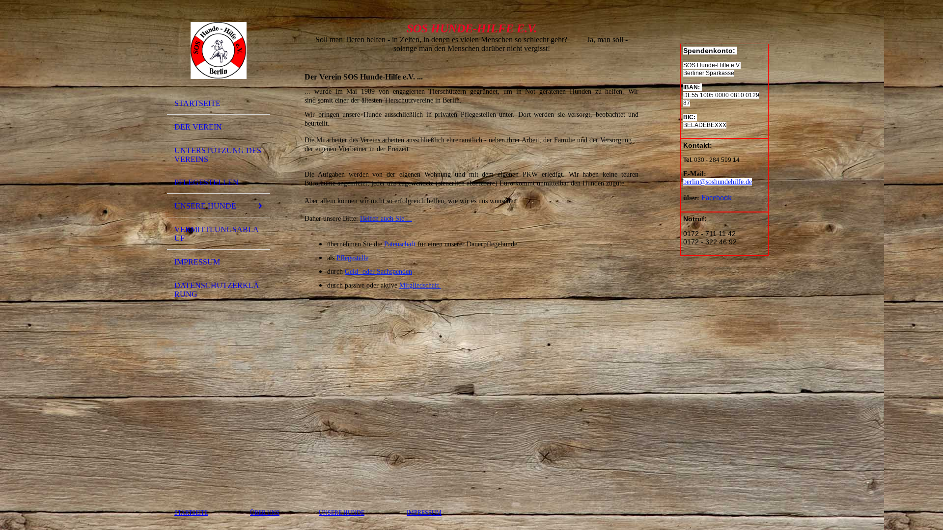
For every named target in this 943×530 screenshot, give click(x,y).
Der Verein (198, 127)
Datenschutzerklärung (216, 289)
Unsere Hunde (205, 206)
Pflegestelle (352, 258)
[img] (218, 50)
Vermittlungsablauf (216, 233)
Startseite (197, 103)
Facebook (716, 197)
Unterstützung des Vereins (217, 154)
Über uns (264, 512)
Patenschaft (400, 244)
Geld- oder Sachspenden (378, 271)
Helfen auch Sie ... (386, 218)
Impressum (197, 262)
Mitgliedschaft (420, 285)
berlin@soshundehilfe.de (717, 182)
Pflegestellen (206, 182)
